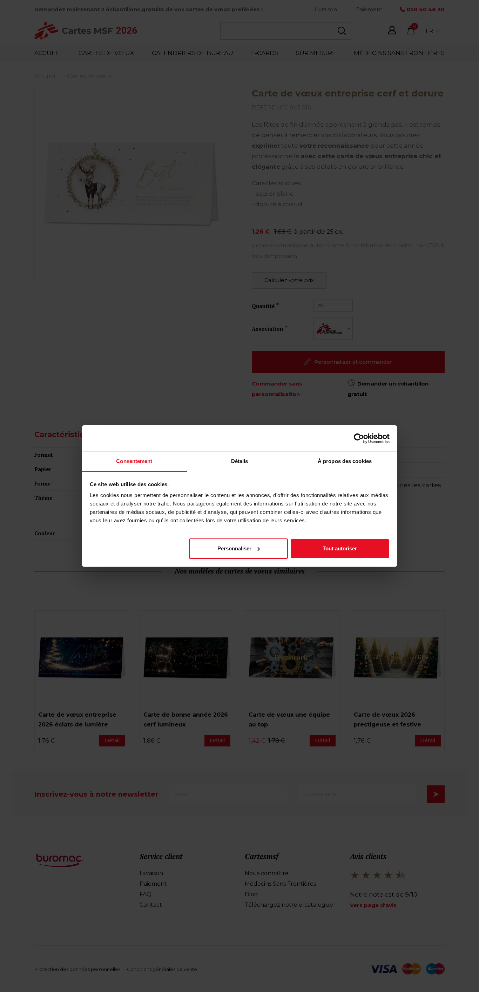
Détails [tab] (239, 461)
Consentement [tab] (134, 461)
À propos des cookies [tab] (345, 461)
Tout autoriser (340, 548)
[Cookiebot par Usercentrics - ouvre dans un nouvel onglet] (359, 438)
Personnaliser (234, 548)
